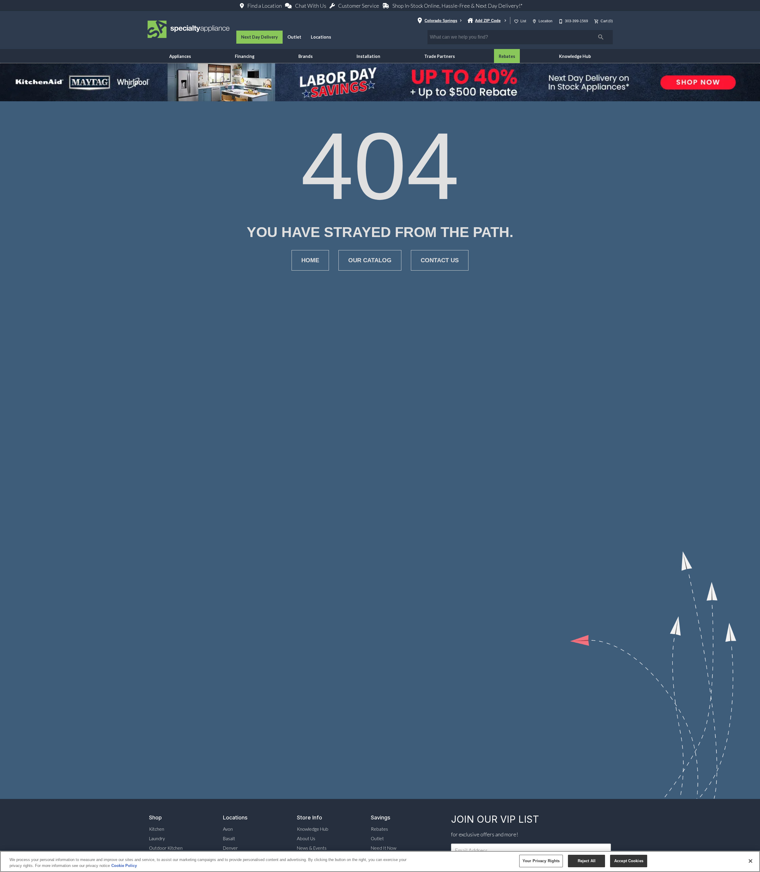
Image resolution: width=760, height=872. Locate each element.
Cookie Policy (124, 865)
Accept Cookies (628, 861)
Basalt (229, 838)
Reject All (587, 861)
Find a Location (264, 5)
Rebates (507, 56)
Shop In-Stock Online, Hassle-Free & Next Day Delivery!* (457, 5)
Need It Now (383, 848)
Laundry (157, 838)
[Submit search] (600, 37)
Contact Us (440, 260)
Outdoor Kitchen (166, 848)
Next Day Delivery (259, 37)
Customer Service (358, 5)
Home (310, 260)
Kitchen (156, 829)
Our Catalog (370, 260)
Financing (244, 56)
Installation (368, 56)
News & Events (312, 848)
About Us (306, 838)
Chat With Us (310, 5)
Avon (228, 829)
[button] (516, 21)
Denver (230, 848)
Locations (321, 37)
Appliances (180, 56)
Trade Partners (439, 56)
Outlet (294, 37)
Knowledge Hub (575, 56)
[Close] (750, 861)
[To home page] (188, 30)
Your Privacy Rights (541, 861)
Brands (305, 56)
